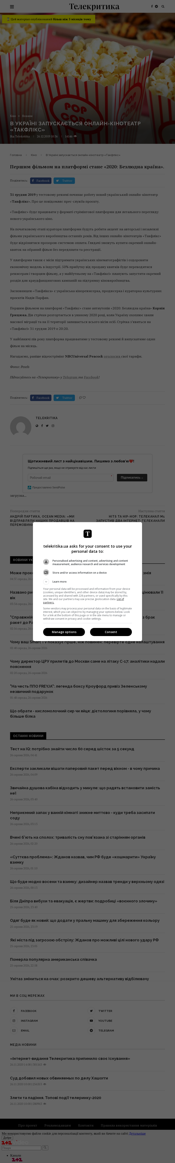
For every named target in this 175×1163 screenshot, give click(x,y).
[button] (87, 582)
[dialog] (87, 581)
